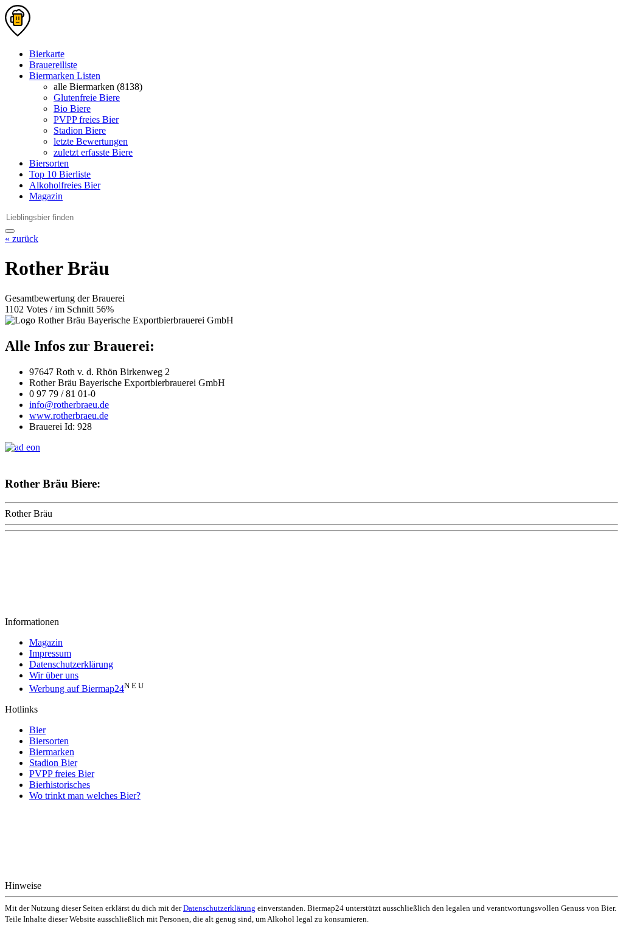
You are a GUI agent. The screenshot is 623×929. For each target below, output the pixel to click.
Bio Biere (72, 108)
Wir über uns (53, 675)
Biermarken (51, 752)
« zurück (21, 238)
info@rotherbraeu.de (69, 404)
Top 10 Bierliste (60, 174)
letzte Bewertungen (91, 141)
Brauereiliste (53, 65)
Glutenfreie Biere (87, 97)
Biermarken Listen (64, 76)
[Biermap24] (17, 33)
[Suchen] (10, 231)
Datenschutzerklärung (71, 664)
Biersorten (49, 163)
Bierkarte (46, 54)
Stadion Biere (80, 130)
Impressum (50, 653)
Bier (37, 730)
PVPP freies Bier (86, 119)
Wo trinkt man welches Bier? (85, 795)
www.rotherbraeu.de (68, 415)
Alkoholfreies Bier (64, 185)
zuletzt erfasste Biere (93, 152)
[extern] (82, 885)
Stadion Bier (53, 763)
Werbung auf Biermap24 (76, 688)
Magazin (46, 196)
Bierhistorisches (59, 784)
